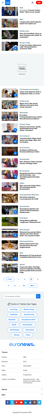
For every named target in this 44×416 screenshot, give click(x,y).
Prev (10, 279)
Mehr (3, 395)
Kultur (25, 370)
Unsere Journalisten (8, 379)
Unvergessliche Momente (29, 194)
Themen (4, 352)
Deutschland (24, 159)
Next (32, 285)
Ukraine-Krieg (29, 309)
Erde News (24, 218)
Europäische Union (29, 320)
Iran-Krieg (14, 309)
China (28, 335)
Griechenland (27, 325)
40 (24, 285)
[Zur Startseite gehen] (7, 2)
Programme (27, 375)
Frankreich (14, 314)
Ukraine (17, 335)
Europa (4, 357)
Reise (3, 370)
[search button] (38, 296)
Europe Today (25, 42)
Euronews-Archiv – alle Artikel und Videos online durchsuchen (31, 381)
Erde (24, 361)
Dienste (4, 389)
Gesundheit (30, 330)
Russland (12, 320)
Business (5, 361)
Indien (22, 183)
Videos (4, 375)
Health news (24, 31)
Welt (21, 8)
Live (39, 2)
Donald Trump (29, 314)
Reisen (22, 264)
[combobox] (22, 296)
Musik (14, 325)
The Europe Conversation (29, 89)
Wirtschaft (24, 112)
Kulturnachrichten (26, 241)
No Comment (24, 136)
